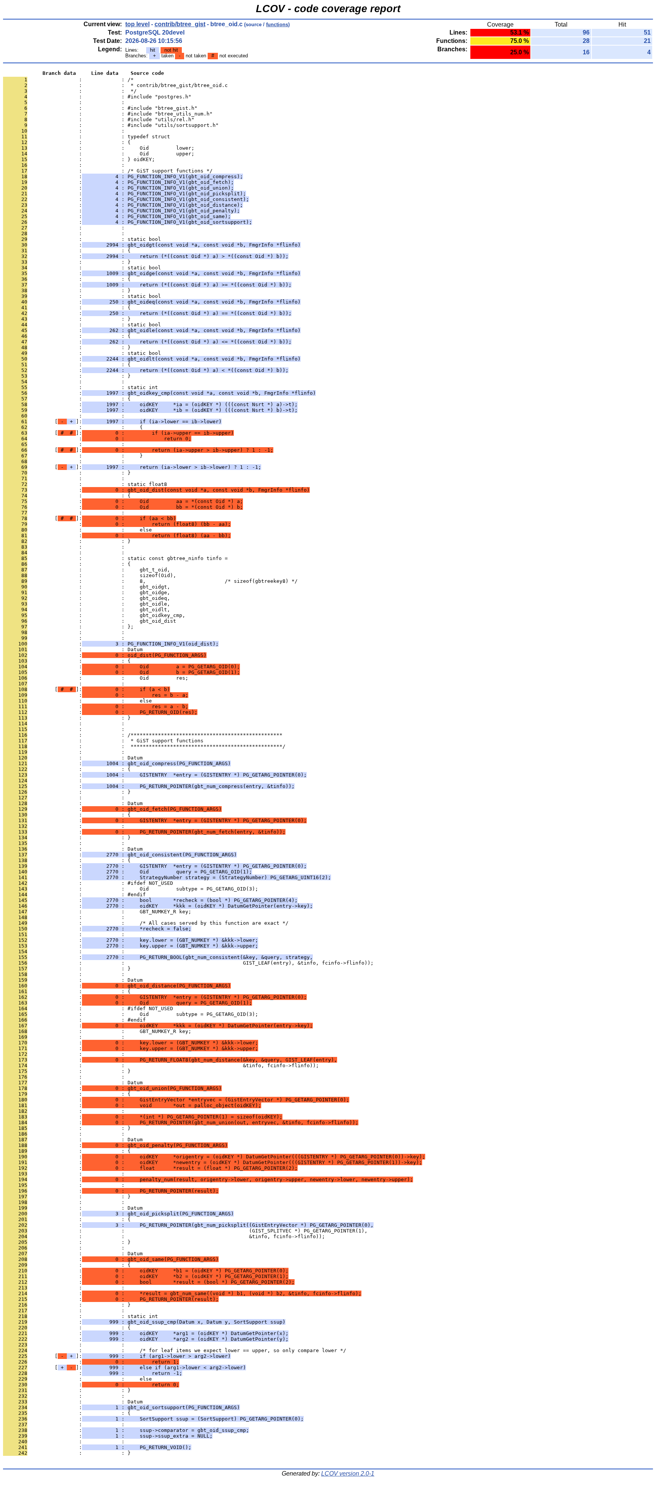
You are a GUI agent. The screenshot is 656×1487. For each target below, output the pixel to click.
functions (277, 24)
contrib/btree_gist (180, 24)
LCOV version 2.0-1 (347, 1473)
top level (137, 24)
